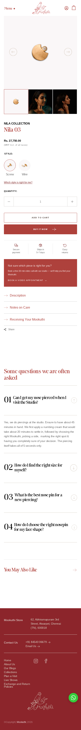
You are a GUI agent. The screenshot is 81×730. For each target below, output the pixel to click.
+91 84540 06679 (36, 642)
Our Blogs (10, 668)
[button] (66, 8)
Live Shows (10, 680)
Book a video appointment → (27, 280)
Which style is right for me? (18, 182)
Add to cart (40, 217)
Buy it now (40, 229)
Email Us (31, 646)
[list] (40, 52)
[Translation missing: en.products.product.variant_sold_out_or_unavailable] (10, 165)
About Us (9, 664)
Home (7, 660)
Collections (10, 672)
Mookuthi (21, 722)
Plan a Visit (10, 676)
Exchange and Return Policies (17, 685)
